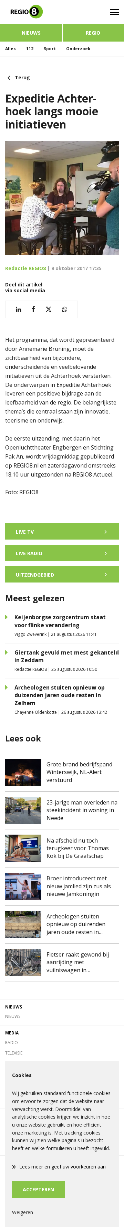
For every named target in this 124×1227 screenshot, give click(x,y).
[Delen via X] (48, 309)
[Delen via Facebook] (33, 309)
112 (29, 49)
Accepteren (38, 1189)
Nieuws (31, 32)
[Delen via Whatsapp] (64, 309)
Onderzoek (78, 49)
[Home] (31, 12)
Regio (93, 32)
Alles (10, 49)
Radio (11, 1043)
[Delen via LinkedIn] (18, 309)
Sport (50, 49)
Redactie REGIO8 (25, 268)
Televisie (13, 1053)
